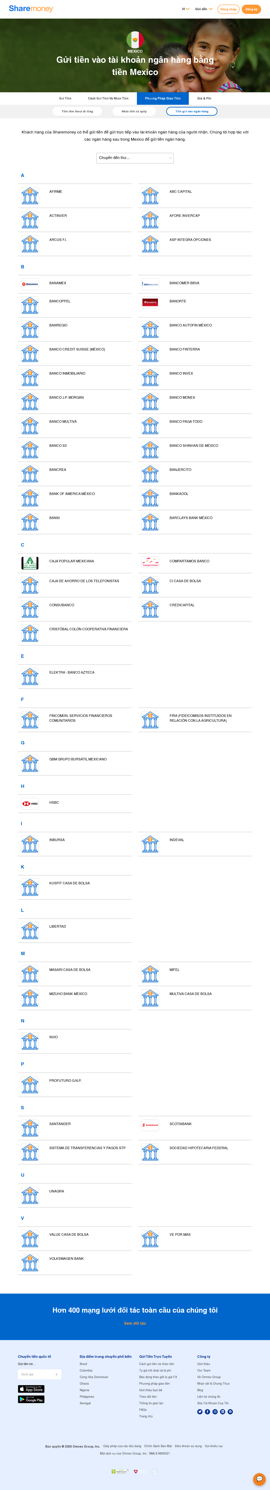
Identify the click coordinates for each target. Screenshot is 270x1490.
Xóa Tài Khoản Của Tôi (212, 1404)
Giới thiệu (203, 1364)
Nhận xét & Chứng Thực (213, 1384)
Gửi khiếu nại (214, 1446)
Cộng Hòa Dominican (94, 1377)
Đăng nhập (228, 9)
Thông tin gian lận (151, 1404)
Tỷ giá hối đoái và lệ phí (155, 1371)
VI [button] (183, 9)
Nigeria (84, 1390)
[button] (203, 9)
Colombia (86, 1371)
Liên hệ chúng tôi (208, 1397)
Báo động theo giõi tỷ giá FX (158, 1377)
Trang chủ (146, 1417)
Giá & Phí (204, 98)
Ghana (84, 1384)
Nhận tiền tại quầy (134, 111)
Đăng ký (252, 9)
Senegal (85, 1404)
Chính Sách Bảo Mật (158, 1446)
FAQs (143, 1410)
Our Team (204, 1371)
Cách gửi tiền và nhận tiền (108, 98)
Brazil (83, 1364)
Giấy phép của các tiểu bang (122, 1446)
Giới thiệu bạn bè (150, 1390)
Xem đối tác (135, 1323)
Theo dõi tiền (148, 1397)
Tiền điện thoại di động (77, 111)
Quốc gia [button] (27, 1375)
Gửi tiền (65, 98)
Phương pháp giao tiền (163, 98)
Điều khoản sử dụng (188, 1446)
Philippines (87, 1397)
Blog (200, 1390)
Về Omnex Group (209, 1377)
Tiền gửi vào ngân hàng (191, 111)
